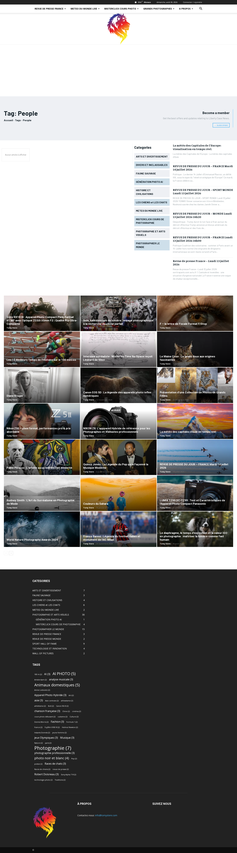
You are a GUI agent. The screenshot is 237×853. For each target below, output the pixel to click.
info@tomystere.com (106, 815)
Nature (38, 743)
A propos (185, 8)
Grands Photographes (157, 8)
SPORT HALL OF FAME (44, 643)
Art (71, 695)
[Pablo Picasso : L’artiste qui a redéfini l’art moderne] (42, 463)
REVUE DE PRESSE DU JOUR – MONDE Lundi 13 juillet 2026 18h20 (202, 215)
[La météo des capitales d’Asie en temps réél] (195, 427)
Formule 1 (72, 722)
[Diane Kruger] (42, 391)
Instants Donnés (42, 733)
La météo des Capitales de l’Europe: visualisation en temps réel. (197, 147)
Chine (66, 711)
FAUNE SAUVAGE (41, 595)
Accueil (8, 120)
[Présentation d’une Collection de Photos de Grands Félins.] (195, 389)
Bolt (51, 706)
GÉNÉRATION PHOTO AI (49, 619)
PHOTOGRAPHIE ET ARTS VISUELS (50, 614)
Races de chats (55, 763)
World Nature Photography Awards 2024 (32, 539)
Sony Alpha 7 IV (68, 774)
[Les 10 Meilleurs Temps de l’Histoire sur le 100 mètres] (42, 355)
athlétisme (40, 706)
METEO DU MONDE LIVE (84, 8)
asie (38, 700)
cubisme (62, 717)
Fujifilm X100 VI (52, 727)
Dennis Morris (41, 722)
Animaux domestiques (57, 684)
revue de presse (61, 769)
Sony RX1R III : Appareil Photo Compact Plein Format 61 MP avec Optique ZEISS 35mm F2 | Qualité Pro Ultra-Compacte (42, 320)
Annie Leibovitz (42, 690)
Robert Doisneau (46, 774)
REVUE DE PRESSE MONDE (46, 638)
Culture (74, 717)
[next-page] (11, 553)
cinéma (76, 711)
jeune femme (59, 733)
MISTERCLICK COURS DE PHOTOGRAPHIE (58, 624)
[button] (201, 8)
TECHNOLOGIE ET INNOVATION (49, 648)
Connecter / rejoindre (192, 2)
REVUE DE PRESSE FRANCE (49, 8)
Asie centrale (52, 701)
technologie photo (43, 780)
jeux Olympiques (46, 737)
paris (48, 743)
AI (47, 674)
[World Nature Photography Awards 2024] (42, 535)
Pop (74, 758)
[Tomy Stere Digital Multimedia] (118, 29)
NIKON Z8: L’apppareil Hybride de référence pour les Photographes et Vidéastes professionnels (116, 430)
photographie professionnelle (54, 753)
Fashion (57, 721)
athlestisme (67, 701)
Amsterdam (40, 680)
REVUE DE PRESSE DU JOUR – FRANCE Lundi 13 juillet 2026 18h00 (203, 238)
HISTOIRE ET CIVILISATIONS (47, 600)
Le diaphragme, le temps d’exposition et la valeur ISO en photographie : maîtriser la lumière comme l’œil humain (193, 536)
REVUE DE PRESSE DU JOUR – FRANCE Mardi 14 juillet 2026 (203, 167)
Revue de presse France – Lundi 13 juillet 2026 (201, 262)
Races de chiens (42, 769)
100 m (38, 674)
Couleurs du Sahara (95, 503)
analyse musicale (61, 679)
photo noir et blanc (51, 758)
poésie (38, 764)
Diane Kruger (15, 395)
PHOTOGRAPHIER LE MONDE (48, 629)
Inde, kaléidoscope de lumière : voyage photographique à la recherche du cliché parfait (118, 322)
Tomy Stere (12, 328)
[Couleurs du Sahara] (118, 503)
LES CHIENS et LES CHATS (46, 604)
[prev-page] (6, 553)
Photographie (52, 748)
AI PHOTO (64, 673)
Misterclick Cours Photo (120, 8)
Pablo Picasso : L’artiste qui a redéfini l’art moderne (39, 467)
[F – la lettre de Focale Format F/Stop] (195, 319)
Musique (67, 737)
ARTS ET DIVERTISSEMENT (46, 590)
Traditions (60, 780)
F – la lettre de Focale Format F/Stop (183, 323)
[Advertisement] (118, 68)
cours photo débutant (44, 717)
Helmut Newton (70, 727)
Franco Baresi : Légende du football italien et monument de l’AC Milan (111, 538)
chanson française (47, 711)
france (38, 727)
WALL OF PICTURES (43, 653)
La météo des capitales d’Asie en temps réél (188, 431)
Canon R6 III (62, 706)
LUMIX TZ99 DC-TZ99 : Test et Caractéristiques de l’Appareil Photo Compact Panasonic (192, 502)
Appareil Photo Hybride (50, 695)
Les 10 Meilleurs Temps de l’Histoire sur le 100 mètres (41, 359)
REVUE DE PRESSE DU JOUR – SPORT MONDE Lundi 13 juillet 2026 (203, 191)
